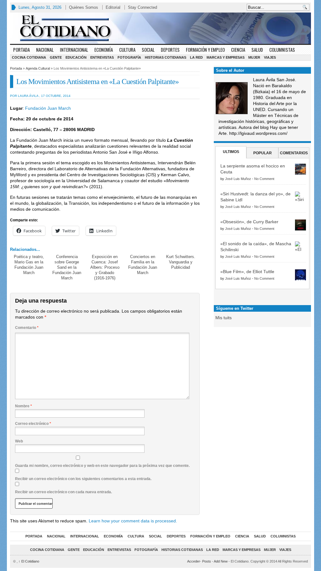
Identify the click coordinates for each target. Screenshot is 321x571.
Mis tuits (223, 317)
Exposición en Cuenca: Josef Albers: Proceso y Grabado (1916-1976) (104, 267)
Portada (21, 49)
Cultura (127, 49)
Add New (221, 561)
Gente (56, 57)
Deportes (170, 49)
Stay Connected (142, 7)
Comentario (27, 327)
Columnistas (282, 49)
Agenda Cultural (38, 68)
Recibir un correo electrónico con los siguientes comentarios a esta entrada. (83, 479)
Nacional (45, 49)
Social (148, 49)
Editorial (113, 7)
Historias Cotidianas (165, 57)
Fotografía (129, 57)
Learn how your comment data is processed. (133, 520)
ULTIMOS (231, 152)
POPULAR (262, 153)
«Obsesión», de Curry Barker (249, 221)
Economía (103, 49)
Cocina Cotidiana (29, 57)
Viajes (270, 57)
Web (19, 441)
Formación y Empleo (205, 49)
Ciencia (238, 49)
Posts (206, 561)
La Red (196, 57)
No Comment (264, 179)
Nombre (23, 406)
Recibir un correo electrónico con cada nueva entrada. (63, 492)
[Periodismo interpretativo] (160, 28)
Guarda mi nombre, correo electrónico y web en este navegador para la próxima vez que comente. (102, 465)
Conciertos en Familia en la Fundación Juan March (142, 264)
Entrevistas (102, 57)
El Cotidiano (28, 561)
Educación (76, 57)
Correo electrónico (33, 423)
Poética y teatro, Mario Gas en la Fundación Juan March (29, 264)
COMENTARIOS (294, 153)
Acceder (193, 561)
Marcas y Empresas (226, 57)
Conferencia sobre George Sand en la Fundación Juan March (66, 267)
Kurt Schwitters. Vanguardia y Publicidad (180, 262)
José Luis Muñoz (238, 179)
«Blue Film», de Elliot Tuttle (247, 271)
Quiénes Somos (83, 7)
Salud (257, 49)
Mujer (254, 57)
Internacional (74, 49)
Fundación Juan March (47, 108)
